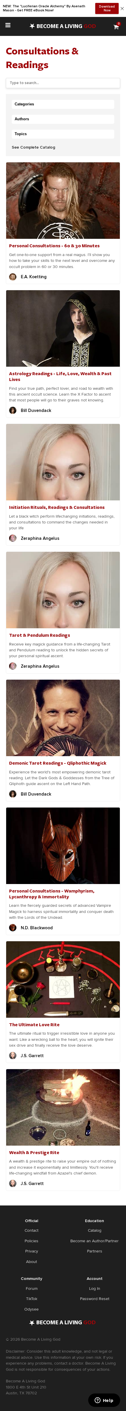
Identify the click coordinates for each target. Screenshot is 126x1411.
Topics (21, 134)
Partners (94, 1251)
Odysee (31, 1309)
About (31, 1261)
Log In (94, 1288)
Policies (31, 1240)
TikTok (31, 1298)
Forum (32, 1288)
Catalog (94, 1230)
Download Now (107, 8)
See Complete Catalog (33, 147)
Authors (22, 119)
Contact (31, 1230)
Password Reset (94, 1298)
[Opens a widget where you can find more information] (104, 1400)
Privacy (31, 1251)
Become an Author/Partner (94, 1240)
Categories (24, 104)
